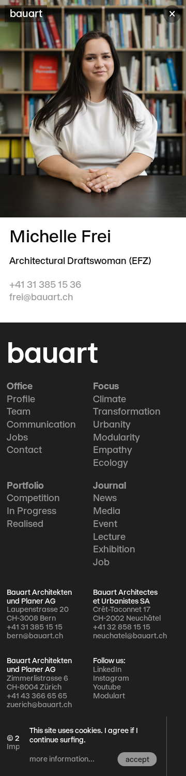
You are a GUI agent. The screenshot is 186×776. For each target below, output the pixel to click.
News (105, 498)
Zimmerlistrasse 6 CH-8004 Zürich (37, 682)
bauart (52, 352)
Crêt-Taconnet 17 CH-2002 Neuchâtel (127, 614)
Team (18, 411)
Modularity (116, 437)
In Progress (31, 511)
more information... (62, 759)
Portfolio (25, 485)
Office (20, 386)
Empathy (112, 450)
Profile (21, 399)
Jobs (17, 437)
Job (101, 562)
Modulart (109, 695)
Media (106, 511)
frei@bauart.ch (41, 297)
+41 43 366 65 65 (37, 695)
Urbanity (112, 424)
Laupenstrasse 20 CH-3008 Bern (38, 614)
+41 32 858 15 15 (121, 627)
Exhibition (114, 549)
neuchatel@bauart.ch (130, 635)
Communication (41, 424)
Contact (24, 450)
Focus (106, 386)
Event (105, 524)
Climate (109, 399)
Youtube (107, 687)
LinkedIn (107, 669)
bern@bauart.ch (35, 635)
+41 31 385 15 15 (35, 627)
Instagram (111, 678)
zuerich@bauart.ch (39, 704)
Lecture (109, 537)
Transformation (127, 411)
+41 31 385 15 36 (45, 284)
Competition (33, 498)
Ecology (110, 462)
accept (137, 759)
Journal (109, 485)
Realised (25, 524)
